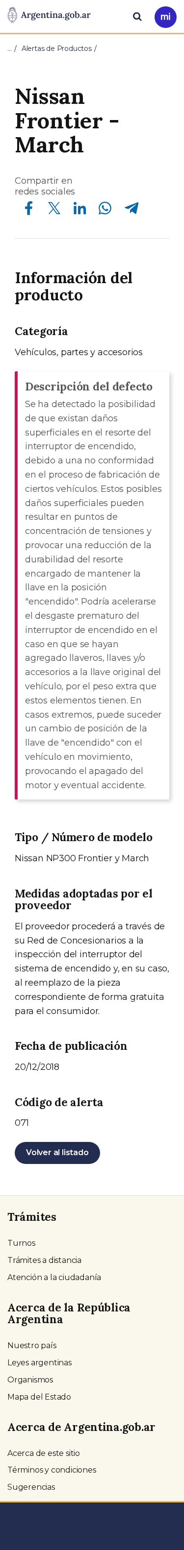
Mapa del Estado (39, 1397)
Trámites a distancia (44, 1260)
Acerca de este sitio (43, 1453)
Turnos (21, 1243)
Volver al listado (57, 1152)
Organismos (30, 1379)
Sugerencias (31, 1487)
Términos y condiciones (51, 1470)
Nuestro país (31, 1345)
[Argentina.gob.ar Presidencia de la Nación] (49, 15)
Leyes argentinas (39, 1362)
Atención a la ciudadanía (54, 1277)
